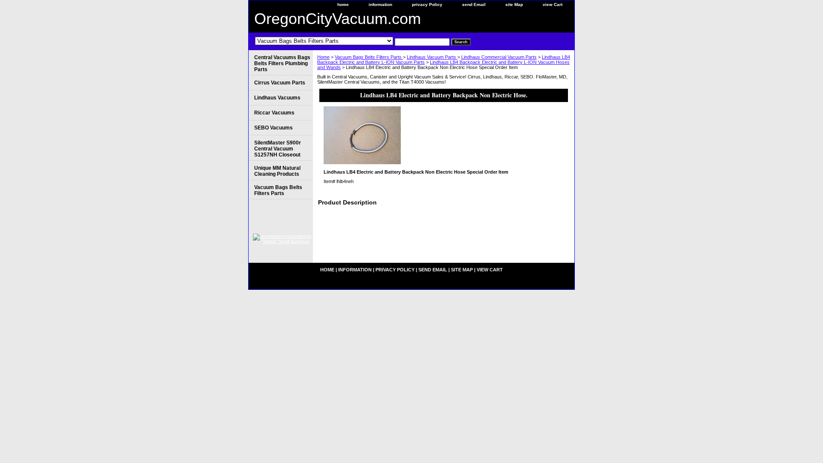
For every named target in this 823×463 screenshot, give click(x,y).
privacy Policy (427, 4)
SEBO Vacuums (273, 128)
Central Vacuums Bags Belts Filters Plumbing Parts (282, 63)
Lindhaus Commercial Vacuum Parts (499, 57)
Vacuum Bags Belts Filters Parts (369, 57)
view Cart (552, 4)
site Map (514, 4)
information (380, 4)
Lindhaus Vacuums (277, 98)
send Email (474, 4)
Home (323, 57)
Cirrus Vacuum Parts (279, 83)
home (343, 4)
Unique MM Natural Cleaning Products (277, 171)
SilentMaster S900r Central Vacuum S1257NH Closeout (277, 149)
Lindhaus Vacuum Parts (432, 57)
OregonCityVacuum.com (337, 18)
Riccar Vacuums (274, 113)
